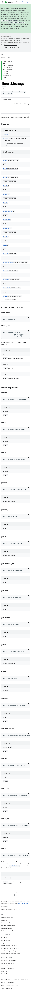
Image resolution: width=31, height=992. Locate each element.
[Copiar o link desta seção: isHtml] (8, 672)
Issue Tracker (4, 973)
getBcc (5, 185)
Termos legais (24, 979)
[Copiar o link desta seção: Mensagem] (11, 313)
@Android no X (5, 937)
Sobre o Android (5, 979)
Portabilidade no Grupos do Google (10, 953)
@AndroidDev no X (6, 940)
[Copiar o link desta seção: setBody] (9, 699)
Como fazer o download (7, 923)
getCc (5, 202)
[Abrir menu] (2, 2)
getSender (6, 219)
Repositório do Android (7, 917)
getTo (5, 236)
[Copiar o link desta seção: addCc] (8, 423)
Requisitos (4, 920)
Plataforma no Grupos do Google (10, 948)
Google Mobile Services (7, 968)
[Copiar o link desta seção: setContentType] (15, 729)
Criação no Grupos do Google (9, 951)
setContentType (8, 262)
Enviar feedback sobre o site (10, 985)
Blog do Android (5, 943)
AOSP (2, 54)
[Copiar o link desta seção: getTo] (7, 645)
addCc (5, 168)
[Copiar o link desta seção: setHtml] (9, 759)
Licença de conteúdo (23, 903)
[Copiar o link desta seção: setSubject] (11, 819)
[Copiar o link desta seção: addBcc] (8, 393)
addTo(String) (14, 866)
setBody (5, 253)
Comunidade (15, 979)
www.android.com (6, 966)
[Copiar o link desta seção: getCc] (7, 537)
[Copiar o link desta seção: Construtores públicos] (24, 308)
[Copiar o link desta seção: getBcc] (8, 483)
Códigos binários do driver (8, 931)
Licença (4, 982)
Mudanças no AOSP (13, 28)
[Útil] (9, 57)
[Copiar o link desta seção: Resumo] (10, 124)
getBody (5, 194)
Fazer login (25, 2)
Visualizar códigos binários (8, 925)
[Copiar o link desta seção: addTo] (7, 453)
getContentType (8, 211)
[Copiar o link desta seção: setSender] (10, 789)
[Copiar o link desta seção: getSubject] (11, 618)
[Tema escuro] (29, 317)
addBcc (5, 160)
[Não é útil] (11, 57)
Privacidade (11, 982)
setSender (6, 279)
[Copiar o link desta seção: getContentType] (15, 564)
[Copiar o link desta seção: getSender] (11, 591)
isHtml (5, 245)
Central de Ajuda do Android (8, 960)
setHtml (5, 270)
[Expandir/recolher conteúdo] (11, 61)
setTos (5, 296)
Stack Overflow (5, 971)
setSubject (6, 288)
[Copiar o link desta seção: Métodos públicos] (20, 388)
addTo (5, 177)
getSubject (6, 228)
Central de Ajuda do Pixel (7, 963)
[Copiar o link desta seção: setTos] (8, 849)
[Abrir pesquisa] (16, 2)
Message (5, 134)
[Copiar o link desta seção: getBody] (9, 510)
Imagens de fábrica (6, 928)
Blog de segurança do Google (9, 945)
